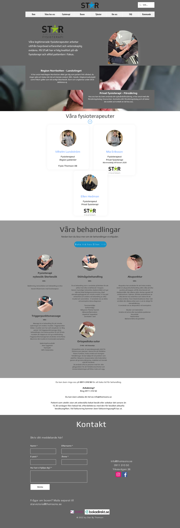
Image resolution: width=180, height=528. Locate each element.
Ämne (64, 457)
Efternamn (66, 446)
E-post (33, 457)
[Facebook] (124, 474)
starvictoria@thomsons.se (46, 504)
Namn (33, 446)
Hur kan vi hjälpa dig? (40, 468)
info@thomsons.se (103, 397)
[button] (50, 14)
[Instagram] (118, 474)
